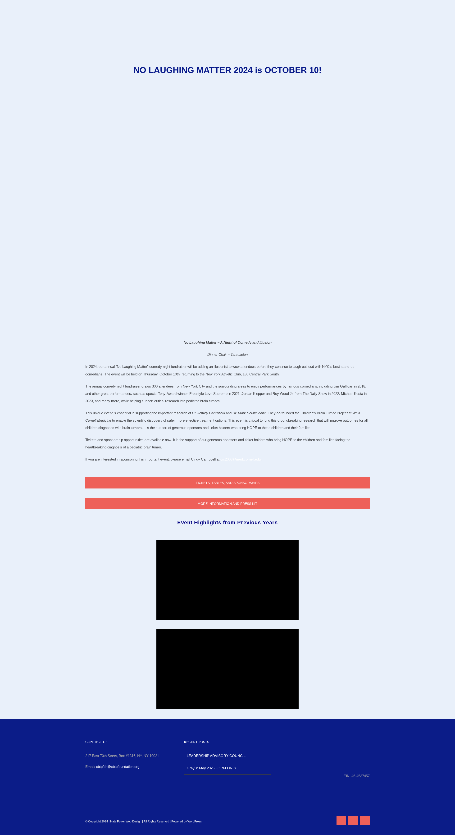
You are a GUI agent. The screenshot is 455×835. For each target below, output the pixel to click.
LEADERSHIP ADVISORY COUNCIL (216, 756)
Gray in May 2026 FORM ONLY (212, 768)
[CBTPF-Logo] (227, 4)
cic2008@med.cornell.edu (240, 459)
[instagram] (365, 820)
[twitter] (353, 820)
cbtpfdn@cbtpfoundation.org (117, 767)
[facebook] (341, 820)
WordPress (194, 821)
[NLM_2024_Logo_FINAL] (227, 95)
